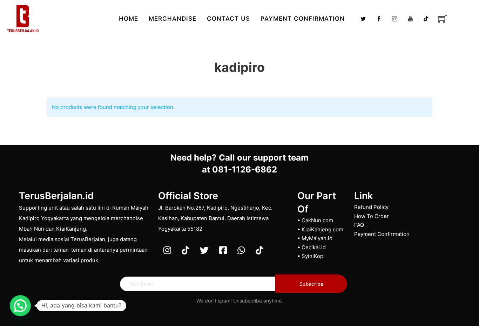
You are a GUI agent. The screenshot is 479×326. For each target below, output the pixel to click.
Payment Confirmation (382, 234)
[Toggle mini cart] (442, 18)
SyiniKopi (313, 256)
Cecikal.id (314, 247)
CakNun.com (317, 220)
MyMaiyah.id (317, 238)
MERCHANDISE (172, 18)
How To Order (371, 216)
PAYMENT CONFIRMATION (303, 18)
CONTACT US (228, 18)
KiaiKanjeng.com (322, 229)
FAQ (359, 225)
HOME (128, 18)
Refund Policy (371, 207)
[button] (20, 305)
